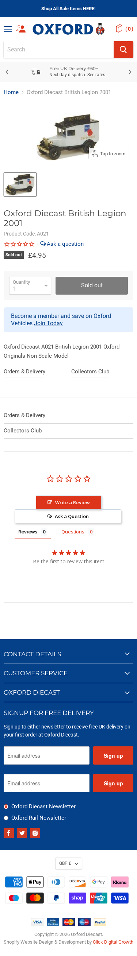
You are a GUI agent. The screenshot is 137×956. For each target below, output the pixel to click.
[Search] (123, 49)
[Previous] (7, 72)
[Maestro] (84, 924)
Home (11, 92)
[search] (59, 49)
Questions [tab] (72, 531)
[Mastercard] (68, 924)
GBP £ (65, 863)
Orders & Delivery (24, 371)
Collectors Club (90, 371)
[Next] (129, 72)
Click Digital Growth (113, 942)
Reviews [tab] (27, 531)
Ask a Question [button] (72, 516)
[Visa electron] (53, 924)
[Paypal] (100, 924)
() (129, 29)
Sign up (113, 755)
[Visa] (37, 924)
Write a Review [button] (72, 502)
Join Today (48, 323)
